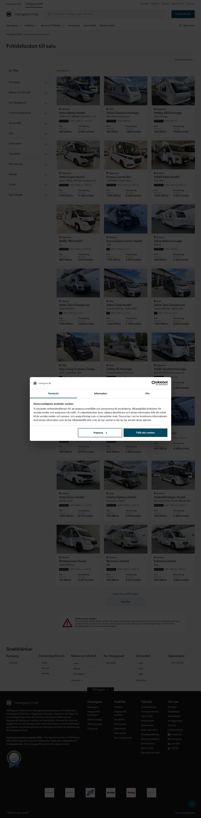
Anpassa (98, 432)
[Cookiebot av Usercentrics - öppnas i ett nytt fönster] (154, 383)
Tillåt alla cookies (145, 432)
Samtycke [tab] (53, 393)
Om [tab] (147, 393)
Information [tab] (100, 393)
